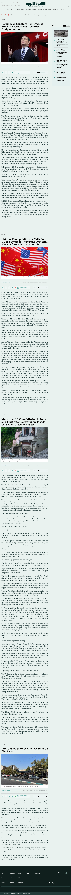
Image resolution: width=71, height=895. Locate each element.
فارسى (17, 2)
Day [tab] (64, 25)
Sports (49, 9)
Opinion (23, 9)
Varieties (34, 9)
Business (40, 9)
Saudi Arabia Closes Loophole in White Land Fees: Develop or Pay (25, 15)
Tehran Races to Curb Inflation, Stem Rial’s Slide (61, 72)
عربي (2, 2)
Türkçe (10, 2)
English (6, 2)
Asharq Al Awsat (12, 67)
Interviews (28, 9)
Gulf (8, 9)
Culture (45, 9)
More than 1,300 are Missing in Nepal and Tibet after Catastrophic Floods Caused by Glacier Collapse (24, 422)
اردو (13, 2)
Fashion (62, 9)
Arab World (12, 9)
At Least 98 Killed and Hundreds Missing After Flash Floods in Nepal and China (62, 42)
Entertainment (55, 9)
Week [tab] (68, 25)
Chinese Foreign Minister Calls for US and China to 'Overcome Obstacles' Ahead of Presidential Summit (24, 242)
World (18, 9)
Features (32, 12)
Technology (38, 12)
